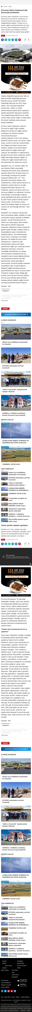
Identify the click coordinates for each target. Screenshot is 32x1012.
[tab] (5, 291)
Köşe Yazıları (8, 965)
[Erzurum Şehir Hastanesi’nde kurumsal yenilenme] (16, 53)
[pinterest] (19, 39)
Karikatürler (15, 977)
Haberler (5, 6)
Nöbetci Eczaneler (6, 985)
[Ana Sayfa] (1, 6)
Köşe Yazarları (5, 970)
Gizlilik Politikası (25, 997)
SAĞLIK (4, 968)
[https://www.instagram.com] (8, 991)
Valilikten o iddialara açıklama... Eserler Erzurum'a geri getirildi (14, 414)
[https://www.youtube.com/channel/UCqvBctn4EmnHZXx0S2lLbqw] (12, 991)
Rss (2, 997)
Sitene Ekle (7, 997)
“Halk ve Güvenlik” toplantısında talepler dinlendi (14, 390)
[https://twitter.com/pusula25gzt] (5, 991)
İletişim (17, 997)
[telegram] (12, 39)
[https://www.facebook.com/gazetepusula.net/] (2, 991)
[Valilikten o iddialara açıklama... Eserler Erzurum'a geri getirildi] (16, 403)
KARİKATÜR (20, 963)
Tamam (28, 1010)
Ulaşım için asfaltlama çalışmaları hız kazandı (15, 343)
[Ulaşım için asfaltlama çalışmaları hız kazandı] (16, 332)
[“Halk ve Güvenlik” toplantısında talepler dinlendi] (16, 379)
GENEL (10, 6)
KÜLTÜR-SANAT (21, 965)
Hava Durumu (4, 980)
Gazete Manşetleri (6, 982)
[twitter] (6, 39)
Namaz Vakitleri (5, 987)
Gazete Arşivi (15, 974)
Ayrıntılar (23, 1010)
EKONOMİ (20, 961)
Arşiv (13, 972)
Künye (13, 997)
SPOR (19, 968)
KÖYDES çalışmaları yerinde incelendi (13, 367)
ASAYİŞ (4, 961)
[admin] (15, 991)
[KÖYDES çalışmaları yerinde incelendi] (16, 355)
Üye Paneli (15, 970)
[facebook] (2, 39)
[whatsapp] (9, 39)
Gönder (5, 308)
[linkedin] (16, 39)
